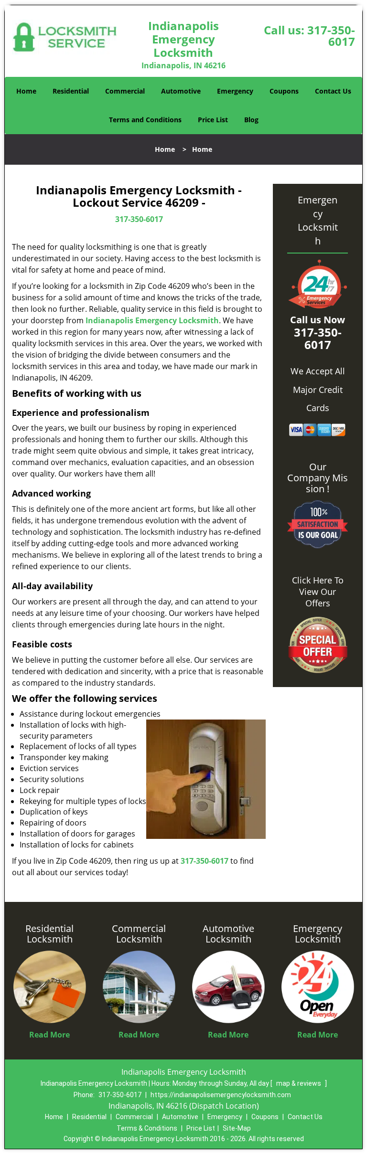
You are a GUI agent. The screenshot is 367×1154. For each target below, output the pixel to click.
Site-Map (237, 1128)
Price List (213, 119)
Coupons (284, 90)
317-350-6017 (331, 35)
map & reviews (299, 1083)
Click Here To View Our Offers (318, 591)
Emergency (235, 90)
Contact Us (333, 90)
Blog (251, 119)
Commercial (125, 90)
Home (26, 90)
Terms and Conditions (145, 119)
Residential (71, 90)
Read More (49, 1034)
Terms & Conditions (147, 1128)
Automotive (181, 90)
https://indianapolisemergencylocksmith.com (221, 1095)
